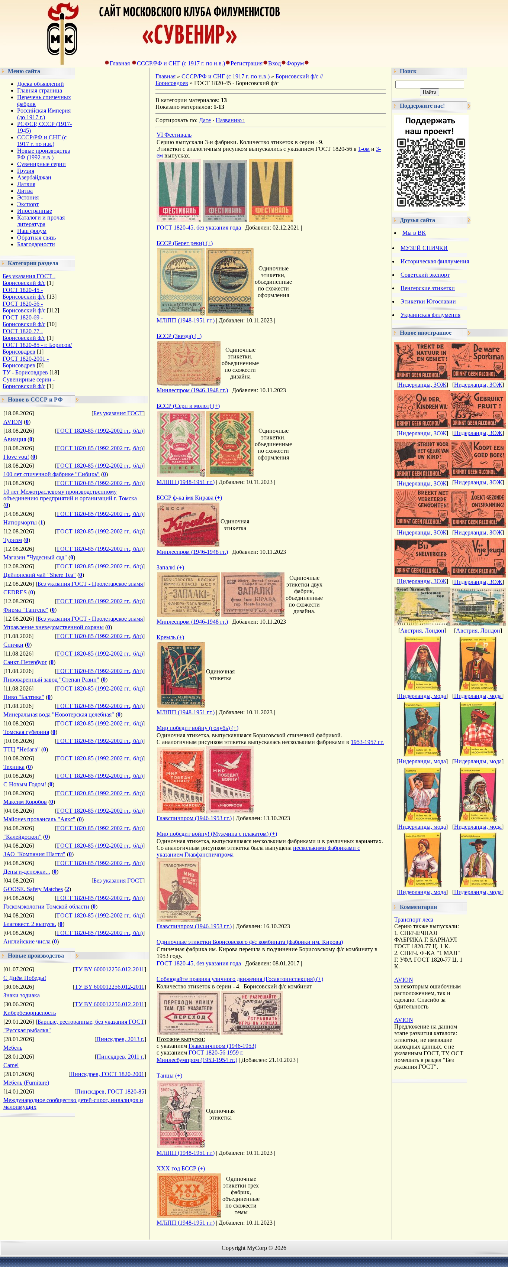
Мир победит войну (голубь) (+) (197, 728)
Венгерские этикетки (428, 288)
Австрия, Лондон (422, 630)
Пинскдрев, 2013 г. (120, 1039)
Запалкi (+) (170, 567)
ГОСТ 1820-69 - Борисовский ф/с (24, 320)
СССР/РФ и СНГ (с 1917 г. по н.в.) (181, 63)
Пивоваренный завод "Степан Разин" (51, 679)
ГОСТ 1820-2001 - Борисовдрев (26, 361)
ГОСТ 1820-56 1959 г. (216, 1052)
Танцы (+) (169, 1075)
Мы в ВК (414, 233)
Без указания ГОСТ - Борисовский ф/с (29, 279)
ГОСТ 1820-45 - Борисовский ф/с (24, 293)
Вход (274, 63)
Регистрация (247, 63)
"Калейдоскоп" (22, 837)
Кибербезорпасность (29, 1013)
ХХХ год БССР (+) (181, 1168)
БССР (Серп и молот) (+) (188, 406)
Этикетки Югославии (428, 301)
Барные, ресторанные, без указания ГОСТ (91, 1022)
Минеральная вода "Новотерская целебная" (58, 714)
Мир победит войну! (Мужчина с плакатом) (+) (217, 834)
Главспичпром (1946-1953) (222, 1046)
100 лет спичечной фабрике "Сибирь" (51, 474)
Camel (11, 1065)
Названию (229, 120)
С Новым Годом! (24, 784)
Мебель (12, 1048)
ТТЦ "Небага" (21, 749)
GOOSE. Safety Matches (33, 889)
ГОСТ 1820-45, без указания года (199, 227)
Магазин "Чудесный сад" (35, 557)
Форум (295, 63)
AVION (12, 422)
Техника (14, 767)
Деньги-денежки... (26, 871)
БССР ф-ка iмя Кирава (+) (189, 497)
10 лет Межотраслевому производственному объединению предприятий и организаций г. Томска (70, 494)
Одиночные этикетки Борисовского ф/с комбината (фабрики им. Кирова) (250, 942)
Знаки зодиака (21, 995)
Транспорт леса (413, 919)
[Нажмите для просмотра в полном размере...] (179, 220)
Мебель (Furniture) (26, 1082)
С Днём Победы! (24, 978)
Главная (120, 63)
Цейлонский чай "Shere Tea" (39, 575)
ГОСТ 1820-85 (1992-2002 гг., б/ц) (100, 431)
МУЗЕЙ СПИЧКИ (424, 248)
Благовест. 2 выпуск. (29, 924)
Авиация (14, 439)
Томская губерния (26, 732)
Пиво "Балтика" (23, 697)
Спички (13, 644)
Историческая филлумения (435, 261)
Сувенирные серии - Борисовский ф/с (29, 382)
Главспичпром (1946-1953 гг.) (194, 818)
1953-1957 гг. (367, 742)
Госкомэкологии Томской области (46, 906)
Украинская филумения (430, 315)
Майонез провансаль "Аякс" (39, 819)
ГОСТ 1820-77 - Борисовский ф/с (24, 334)
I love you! (16, 457)
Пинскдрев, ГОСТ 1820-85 (110, 1091)
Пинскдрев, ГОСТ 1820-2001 (107, 1074)
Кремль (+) (170, 637)
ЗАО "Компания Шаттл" (34, 854)
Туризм (12, 540)
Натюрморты (20, 522)
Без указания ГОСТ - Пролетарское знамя (90, 584)
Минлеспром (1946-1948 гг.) (192, 390)
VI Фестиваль (174, 134)
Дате (205, 120)
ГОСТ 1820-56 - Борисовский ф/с (24, 306)
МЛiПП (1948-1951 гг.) (186, 320)
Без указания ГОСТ (118, 413)
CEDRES (15, 592)
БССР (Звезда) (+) (179, 336)
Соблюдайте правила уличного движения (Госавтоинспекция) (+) (240, 979)
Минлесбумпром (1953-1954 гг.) (197, 1060)
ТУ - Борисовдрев (25, 372)
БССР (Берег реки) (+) (185, 243)
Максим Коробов (25, 802)
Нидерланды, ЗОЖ (422, 384)
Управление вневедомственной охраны (53, 627)
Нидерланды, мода (422, 696)
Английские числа (27, 941)
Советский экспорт (425, 275)
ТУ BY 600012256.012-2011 (109, 969)
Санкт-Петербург (25, 662)
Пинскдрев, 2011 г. (120, 1056)
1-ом (364, 149)
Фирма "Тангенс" (25, 610)
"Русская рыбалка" (27, 1030)
